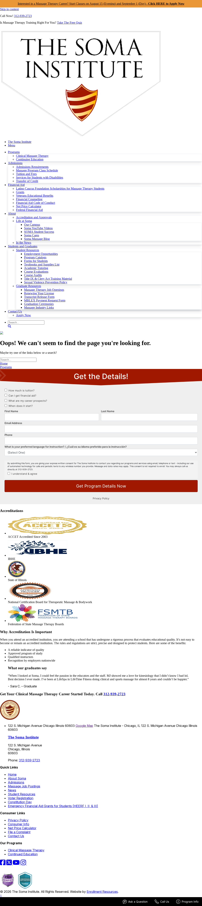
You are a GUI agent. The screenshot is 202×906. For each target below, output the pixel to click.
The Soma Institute (19, 141)
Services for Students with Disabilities (39, 177)
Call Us (164, 901)
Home (4, 363)
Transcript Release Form (39, 297)
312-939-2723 (23, 16)
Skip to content (9, 9)
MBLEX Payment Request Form (44, 300)
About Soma (17, 778)
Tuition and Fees (26, 174)
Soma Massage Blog (37, 239)
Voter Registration (20, 798)
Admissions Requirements (32, 166)
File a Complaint (19, 832)
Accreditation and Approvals (34, 217)
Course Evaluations (36, 271)
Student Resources (27, 250)
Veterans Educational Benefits (34, 195)
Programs (14, 152)
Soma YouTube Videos (38, 228)
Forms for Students (36, 261)
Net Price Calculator (28, 206)
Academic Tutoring (36, 268)
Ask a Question (138, 901)
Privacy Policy (18, 820)
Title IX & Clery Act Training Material (48, 278)
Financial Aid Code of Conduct (35, 202)
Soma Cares (31, 235)
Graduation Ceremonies (39, 304)
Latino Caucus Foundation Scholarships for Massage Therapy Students (60, 188)
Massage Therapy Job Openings (44, 289)
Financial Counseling (29, 199)
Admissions (15, 163)
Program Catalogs (35, 257)
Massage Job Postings (24, 786)
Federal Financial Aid (29, 210)
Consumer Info (18, 824)
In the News (23, 242)
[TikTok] (29, 864)
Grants (20, 192)
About (12, 213)
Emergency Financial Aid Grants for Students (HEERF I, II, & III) (53, 806)
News (12, 790)
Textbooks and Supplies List (41, 264)
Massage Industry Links (39, 307)
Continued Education (23, 854)
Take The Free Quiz (69, 22)
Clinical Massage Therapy (32, 155)
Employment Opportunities (41, 254)
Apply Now (23, 315)
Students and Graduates (22, 246)
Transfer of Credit (27, 181)
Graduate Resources (28, 286)
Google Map (84, 726)
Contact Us (15, 311)
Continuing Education (29, 159)
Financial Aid (16, 184)
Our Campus (32, 224)
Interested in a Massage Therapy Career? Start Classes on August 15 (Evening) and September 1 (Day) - (101, 3)
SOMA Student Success (39, 231)
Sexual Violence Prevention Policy (45, 282)
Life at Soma (24, 221)
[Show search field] (9, 326)
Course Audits (33, 275)
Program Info (190, 901)
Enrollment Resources (102, 892)
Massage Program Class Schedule (37, 170)
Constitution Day (20, 802)
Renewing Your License (39, 293)
